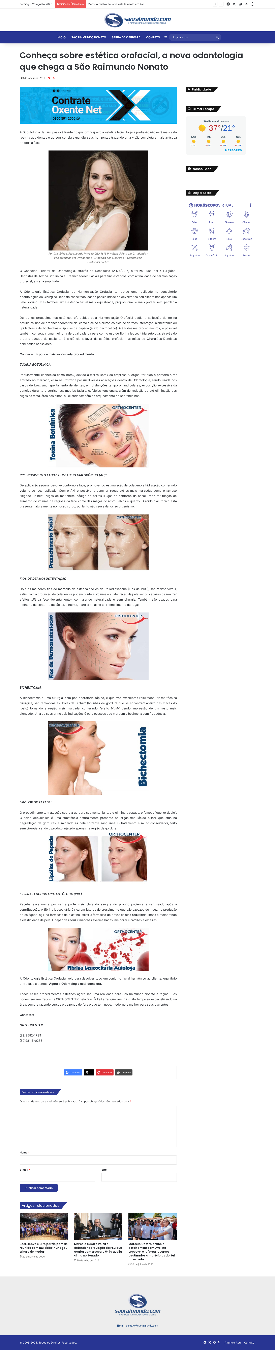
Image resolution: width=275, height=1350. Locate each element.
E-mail (25, 1169)
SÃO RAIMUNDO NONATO (88, 37)
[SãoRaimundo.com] (137, 20)
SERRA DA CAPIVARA (126, 37)
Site (104, 1169)
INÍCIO (61, 37)
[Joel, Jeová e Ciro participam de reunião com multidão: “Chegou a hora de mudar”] (44, 1226)
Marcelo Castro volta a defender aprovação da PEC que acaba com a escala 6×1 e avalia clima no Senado (98, 1249)
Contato (249, 1342)
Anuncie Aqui (233, 1342)
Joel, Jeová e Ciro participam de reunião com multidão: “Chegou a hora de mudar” (44, 1248)
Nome (24, 1152)
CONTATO (153, 37)
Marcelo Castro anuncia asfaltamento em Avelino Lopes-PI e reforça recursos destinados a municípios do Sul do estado (163, 4)
